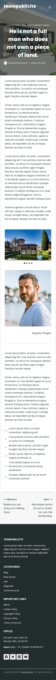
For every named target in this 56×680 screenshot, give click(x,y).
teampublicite (27, 672)
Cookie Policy (10, 609)
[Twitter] (13, 657)
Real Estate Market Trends (36, 25)
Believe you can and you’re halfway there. (14, 506)
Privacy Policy (11, 618)
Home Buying (13, 25)
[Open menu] (49, 7)
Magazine (8, 585)
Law (6, 581)
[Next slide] (48, 245)
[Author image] (5, 63)
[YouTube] (26, 657)
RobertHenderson (19, 63)
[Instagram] (19, 657)
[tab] (24, 263)
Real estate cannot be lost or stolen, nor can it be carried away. (42, 508)
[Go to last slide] (7, 245)
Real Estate (10, 576)
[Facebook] (6, 657)
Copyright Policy (12, 613)
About (7, 604)
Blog (6, 572)
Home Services (11, 590)
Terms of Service (12, 622)
